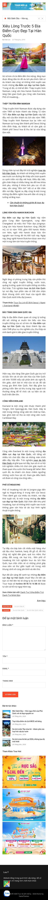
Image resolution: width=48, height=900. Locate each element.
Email (5, 668)
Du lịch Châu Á (19, 606)
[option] (25, 18)
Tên (5, 656)
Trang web (7, 681)
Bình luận (7, 625)
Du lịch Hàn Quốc (18, 610)
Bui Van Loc (6, 40)
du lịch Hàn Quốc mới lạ (35, 610)
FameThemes (24, 896)
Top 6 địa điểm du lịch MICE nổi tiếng (23, 18)
